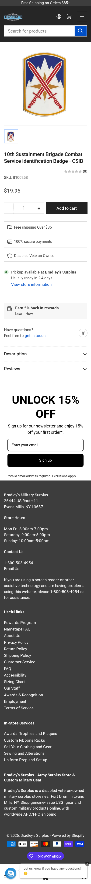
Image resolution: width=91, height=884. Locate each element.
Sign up (45, 460)
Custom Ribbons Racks (24, 740)
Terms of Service (19, 708)
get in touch (35, 336)
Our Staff (12, 688)
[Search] (80, 31)
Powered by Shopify (68, 835)
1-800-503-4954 (18, 563)
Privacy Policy (16, 642)
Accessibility (15, 675)
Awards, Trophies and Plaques (30, 733)
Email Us (11, 569)
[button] (10, 873)
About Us (12, 636)
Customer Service (19, 662)
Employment (15, 701)
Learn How (24, 313)
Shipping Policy (17, 655)
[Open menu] (82, 16)
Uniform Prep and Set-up (25, 760)
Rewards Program (20, 622)
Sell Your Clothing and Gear (28, 747)
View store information (31, 284)
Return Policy (15, 649)
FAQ (7, 669)
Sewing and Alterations (24, 753)
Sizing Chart (14, 682)
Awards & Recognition (23, 695)
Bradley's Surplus (35, 835)
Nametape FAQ (17, 629)
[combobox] (45, 31)
